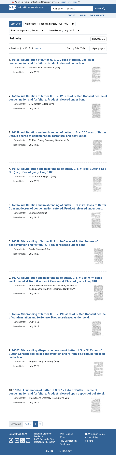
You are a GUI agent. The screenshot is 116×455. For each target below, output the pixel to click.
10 (97, 48)
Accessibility (91, 437)
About (72, 15)
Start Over (16, 23)
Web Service (97, 15)
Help (83, 15)
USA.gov (67, 451)
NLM (47, 451)
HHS (59, 451)
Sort (76, 48)
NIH (53, 451)
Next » (38, 48)
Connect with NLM (18, 434)
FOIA (62, 437)
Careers (89, 440)
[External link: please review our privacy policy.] (11, 440)
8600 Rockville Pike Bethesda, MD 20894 (44, 440)
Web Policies (66, 434)
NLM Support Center (95, 434)
